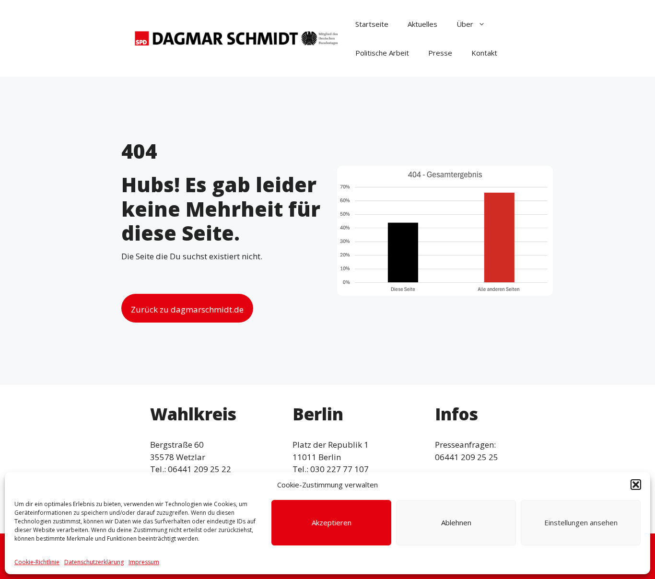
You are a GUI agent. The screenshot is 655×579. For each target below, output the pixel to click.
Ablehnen (456, 522)
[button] (636, 484)
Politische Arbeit (382, 53)
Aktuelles (422, 24)
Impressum (144, 562)
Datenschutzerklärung (94, 562)
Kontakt (484, 53)
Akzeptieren (331, 522)
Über (464, 24)
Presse (440, 53)
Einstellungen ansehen (581, 522)
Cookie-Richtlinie (36, 562)
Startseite (371, 24)
